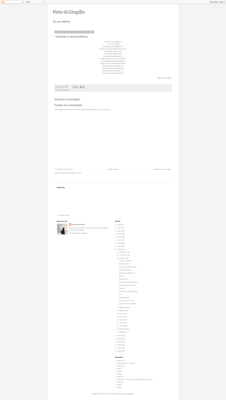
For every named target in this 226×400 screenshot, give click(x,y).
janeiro (122, 332)
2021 (119, 240)
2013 (119, 348)
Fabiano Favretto (78, 224)
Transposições (124, 297)
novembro (123, 255)
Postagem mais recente (64, 169)
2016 (119, 339)
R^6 (120, 294)
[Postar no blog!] (76, 87)
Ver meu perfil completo (78, 233)
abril (121, 323)
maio (121, 320)
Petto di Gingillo (69, 11)
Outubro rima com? (126, 300)
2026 (119, 225)
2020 (119, 243)
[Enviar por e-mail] (73, 87)
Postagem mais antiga (162, 169)
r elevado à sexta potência (128, 291)
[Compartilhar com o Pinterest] (83, 87)
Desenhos (120, 366)
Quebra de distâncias (127, 273)
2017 (119, 336)
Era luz (121, 276)
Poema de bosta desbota (128, 282)
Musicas (120, 377)
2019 (119, 246)
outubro (122, 258)
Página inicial (113, 169)
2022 (119, 237)
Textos (119, 385)
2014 (119, 345)
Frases (119, 371)
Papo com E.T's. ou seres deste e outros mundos (135, 379)
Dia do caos (123, 279)
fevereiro (122, 329)
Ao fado (122, 288)
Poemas (66, 90)
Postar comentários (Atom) (71, 173)
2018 (119, 249)
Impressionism (124, 264)
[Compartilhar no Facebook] (81, 87)
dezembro (123, 252)
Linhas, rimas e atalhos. (127, 304)
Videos (119, 387)
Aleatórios (121, 361)
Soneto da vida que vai (127, 285)
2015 (119, 342)
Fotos (119, 369)
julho (121, 314)
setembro (123, 307)
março (122, 326)
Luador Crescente (125, 261)
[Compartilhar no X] (78, 87)
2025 (119, 228)
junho (121, 317)
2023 (119, 234)
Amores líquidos (125, 270)
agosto (122, 310)
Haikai (119, 374)
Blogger (131, 394)
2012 (119, 351)
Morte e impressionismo (128, 267)
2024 (119, 231)
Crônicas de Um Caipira (126, 363)
